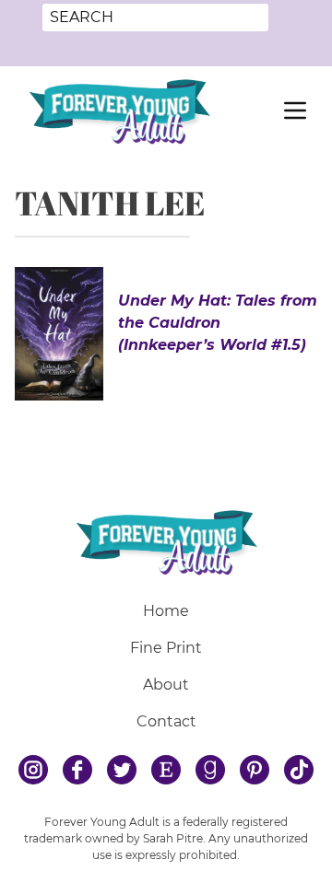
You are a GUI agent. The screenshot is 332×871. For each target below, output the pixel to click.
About (166, 684)
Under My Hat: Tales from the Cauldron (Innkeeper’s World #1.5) (217, 323)
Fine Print (166, 647)
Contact (166, 721)
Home (166, 611)
